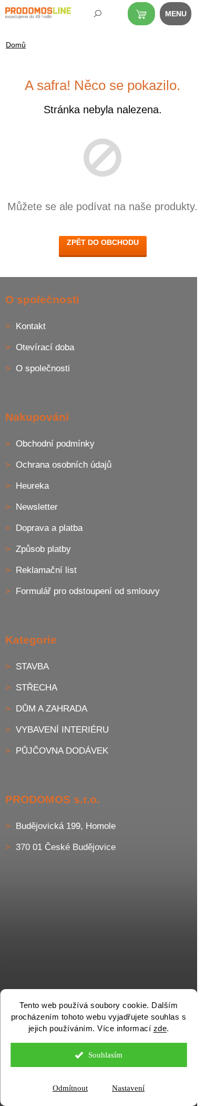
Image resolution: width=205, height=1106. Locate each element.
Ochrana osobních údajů (63, 465)
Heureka (32, 486)
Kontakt (31, 326)
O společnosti (43, 368)
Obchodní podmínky (55, 444)
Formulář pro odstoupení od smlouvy (88, 591)
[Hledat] (90, 15)
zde (160, 1028)
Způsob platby (43, 549)
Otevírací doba (45, 347)
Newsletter (37, 507)
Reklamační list (46, 570)
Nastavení (128, 1088)
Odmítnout (70, 1088)
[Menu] (181, 15)
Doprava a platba (49, 528)
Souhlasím (105, 1055)
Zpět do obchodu (103, 242)
